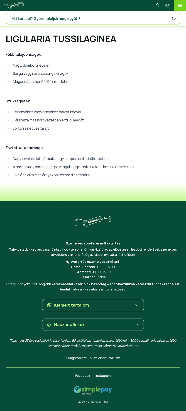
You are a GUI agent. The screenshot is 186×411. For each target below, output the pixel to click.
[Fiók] (157, 5)
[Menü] (180, 5)
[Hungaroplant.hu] (13, 5)
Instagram (103, 375)
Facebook (82, 375)
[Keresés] (174, 18)
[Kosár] (167, 5)
